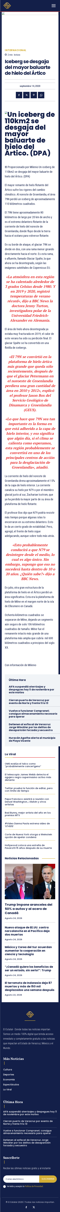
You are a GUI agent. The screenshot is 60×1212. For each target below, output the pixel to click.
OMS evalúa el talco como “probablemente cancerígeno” (23, 765)
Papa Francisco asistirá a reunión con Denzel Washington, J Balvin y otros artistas (27, 801)
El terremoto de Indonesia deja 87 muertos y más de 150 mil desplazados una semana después (29, 986)
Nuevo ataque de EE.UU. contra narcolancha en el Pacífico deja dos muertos (27, 931)
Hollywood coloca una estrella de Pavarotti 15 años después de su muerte (28, 847)
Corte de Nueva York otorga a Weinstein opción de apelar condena (28, 836)
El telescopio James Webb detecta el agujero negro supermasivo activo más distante (28, 777)
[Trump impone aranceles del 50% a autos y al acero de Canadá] (30, 881)
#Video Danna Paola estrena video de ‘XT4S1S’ (27, 825)
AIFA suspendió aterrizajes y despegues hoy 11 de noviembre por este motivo (31, 689)
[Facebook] (19, 95)
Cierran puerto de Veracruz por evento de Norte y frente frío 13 (29, 701)
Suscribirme (48, 1179)
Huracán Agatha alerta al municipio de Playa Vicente (32, 739)
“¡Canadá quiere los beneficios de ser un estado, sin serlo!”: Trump (29, 968)
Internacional (15, 50)
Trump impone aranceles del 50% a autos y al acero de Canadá (28, 908)
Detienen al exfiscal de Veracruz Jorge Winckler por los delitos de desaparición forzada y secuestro (31, 727)
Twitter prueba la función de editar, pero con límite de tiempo (29, 790)
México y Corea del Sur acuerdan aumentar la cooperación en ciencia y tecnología (28, 950)
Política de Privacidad (34, 1186)
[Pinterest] (34, 95)
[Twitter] (26, 95)
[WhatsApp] (41, 95)
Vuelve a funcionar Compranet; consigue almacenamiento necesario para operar (33, 713)
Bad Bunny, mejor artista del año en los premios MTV (28, 814)
